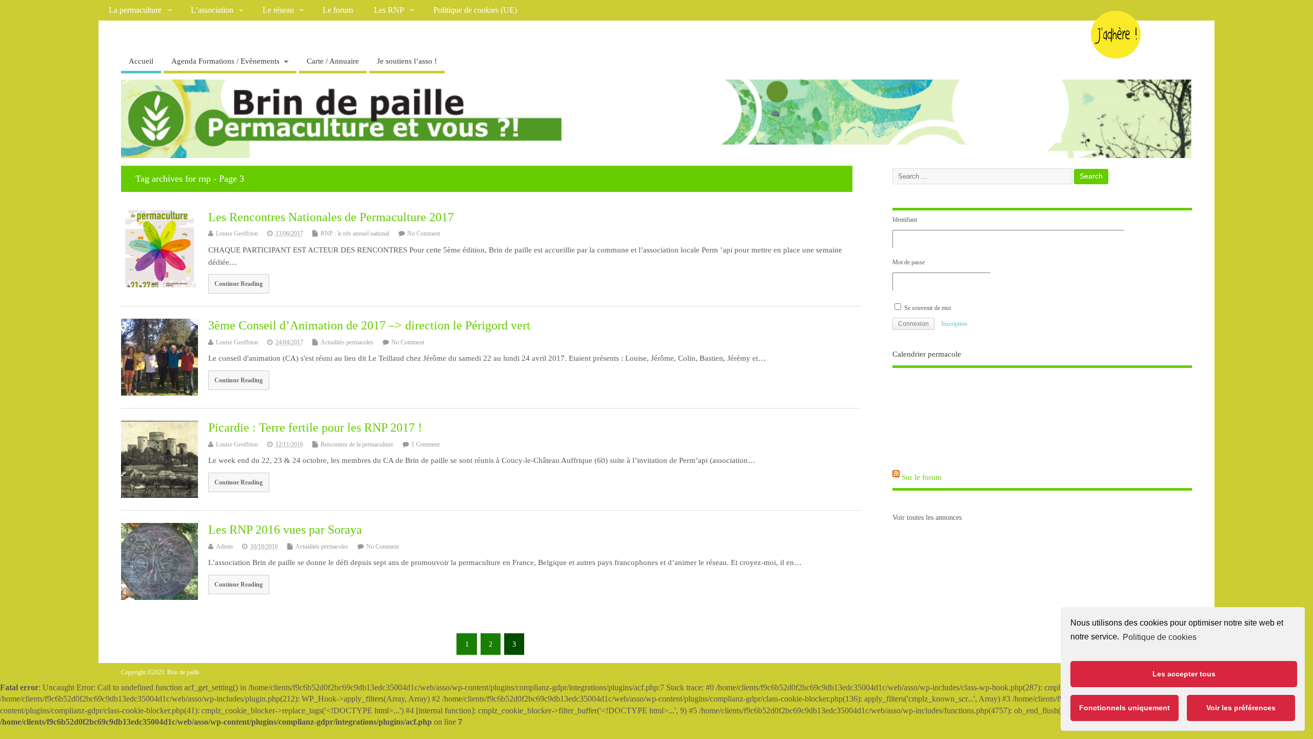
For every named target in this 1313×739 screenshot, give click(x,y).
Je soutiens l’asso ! (407, 61)
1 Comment (425, 444)
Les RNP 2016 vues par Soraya (285, 529)
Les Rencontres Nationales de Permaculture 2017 (331, 217)
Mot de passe (908, 262)
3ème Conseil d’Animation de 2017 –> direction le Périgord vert (369, 325)
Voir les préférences (1241, 708)
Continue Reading (238, 283)
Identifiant (904, 219)
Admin (224, 546)
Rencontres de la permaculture (357, 444)
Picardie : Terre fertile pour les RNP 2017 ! (315, 427)
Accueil (141, 61)
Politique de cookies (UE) (475, 10)
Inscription (954, 323)
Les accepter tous (1184, 674)
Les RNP (389, 10)
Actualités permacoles (347, 342)
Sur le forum (922, 477)
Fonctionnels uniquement (1124, 708)
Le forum (338, 10)
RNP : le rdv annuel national (355, 233)
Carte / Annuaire (333, 61)
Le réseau (278, 10)
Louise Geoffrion (237, 233)
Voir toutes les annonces (927, 517)
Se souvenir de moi (927, 308)
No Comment (423, 233)
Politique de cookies (1160, 637)
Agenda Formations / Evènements (225, 61)
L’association (212, 10)
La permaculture (135, 10)
